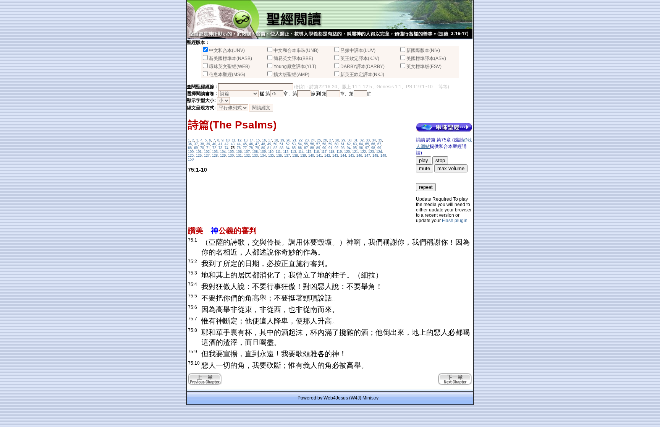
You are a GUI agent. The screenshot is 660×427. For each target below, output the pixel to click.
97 (367, 148)
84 (288, 148)
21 (294, 140)
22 (300, 140)
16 (264, 140)
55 (306, 144)
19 (282, 140)
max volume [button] (450, 168)
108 (255, 152)
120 (347, 152)
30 (349, 140)
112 (285, 152)
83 (281, 148)
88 (312, 148)
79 (257, 148)
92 (336, 148)
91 (330, 148)
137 (287, 155)
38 (202, 144)
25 (319, 140)
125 (191, 155)
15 (258, 140)
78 (251, 148)
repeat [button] (426, 187)
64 (361, 144)
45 (245, 144)
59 (330, 144)
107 (247, 152)
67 (379, 144)
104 (223, 152)
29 (343, 140)
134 (263, 155)
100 (191, 152)
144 (343, 155)
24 (313, 140)
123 (371, 152)
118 (331, 152)
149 (383, 155)
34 (374, 140)
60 (336, 144)
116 (316, 152)
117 (324, 152)
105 (231, 152)
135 (271, 155)
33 (368, 140)
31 (356, 140)
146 (359, 155)
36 (190, 144)
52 (288, 144)
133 (255, 155)
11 (233, 140)
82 (275, 148)
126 (199, 155)
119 (339, 152)
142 (327, 155)
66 (373, 144)
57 (318, 144)
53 (294, 144)
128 (215, 155)
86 (300, 148)
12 (239, 140)
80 (263, 148)
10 (228, 140)
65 (367, 144)
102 (207, 152)
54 (300, 144)
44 (239, 144)
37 (196, 144)
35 (380, 140)
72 (214, 148)
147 (367, 155)
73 (220, 148)
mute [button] (424, 168)
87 (306, 148)
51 (281, 144)
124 (379, 152)
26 (325, 140)
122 (363, 152)
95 (355, 148)
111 (278, 152)
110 (270, 152)
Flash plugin (454, 220)
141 (319, 155)
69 (196, 148)
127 (207, 155)
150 (191, 159)
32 (362, 140)
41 (220, 144)
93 (343, 148)
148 (375, 155)
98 (373, 148)
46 (251, 144)
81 (269, 148)
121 (355, 152)
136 (279, 155)
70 (202, 148)
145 (351, 155)
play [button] (423, 160)
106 (239, 152)
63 (355, 144)
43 (233, 144)
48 (263, 144)
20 (288, 140)
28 (337, 140)
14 (252, 140)
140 (311, 155)
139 (303, 155)
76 (239, 148)
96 (361, 148)
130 (231, 155)
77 (245, 148)
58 (324, 144)
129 (223, 155)
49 (269, 144)
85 (294, 148)
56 (312, 144)
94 (349, 148)
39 (208, 144)
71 (208, 148)
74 (226, 148)
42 (226, 144)
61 (343, 144)
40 (214, 144)
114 (301, 152)
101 (199, 152)
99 (379, 148)
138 (295, 155)
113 (293, 152)
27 (331, 140)
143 (335, 155)
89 (318, 148)
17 (270, 140)
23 (307, 140)
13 (245, 140)
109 (263, 152)
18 (276, 140)
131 (239, 155)
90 (324, 148)
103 (215, 152)
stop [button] (440, 160)
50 (275, 144)
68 (190, 148)
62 (349, 144)
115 (308, 152)
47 (257, 144)
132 (247, 155)
